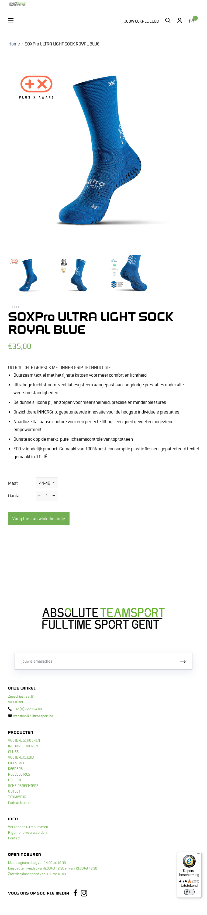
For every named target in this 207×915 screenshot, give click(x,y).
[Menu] (198, 855)
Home (14, 44)
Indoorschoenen (23, 746)
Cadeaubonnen (20, 803)
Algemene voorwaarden (27, 833)
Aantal (14, 496)
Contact (14, 838)
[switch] (189, 892)
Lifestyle (16, 763)
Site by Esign (18, 905)
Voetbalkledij (21, 757)
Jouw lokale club (141, 21)
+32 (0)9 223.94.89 (27, 709)
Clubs (13, 752)
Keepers (15, 769)
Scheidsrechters (23, 786)
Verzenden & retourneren (28, 827)
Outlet (14, 791)
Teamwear (17, 797)
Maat (13, 483)
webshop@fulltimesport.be (33, 716)
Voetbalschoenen (24, 741)
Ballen (14, 780)
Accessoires (19, 774)
